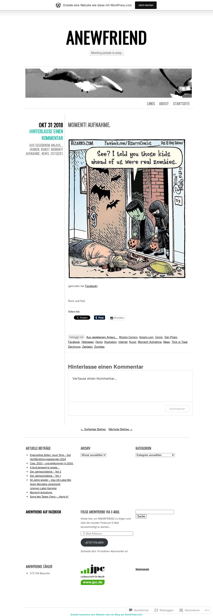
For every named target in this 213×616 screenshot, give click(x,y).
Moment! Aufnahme (150, 342)
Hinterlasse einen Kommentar (46, 134)
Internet (123, 342)
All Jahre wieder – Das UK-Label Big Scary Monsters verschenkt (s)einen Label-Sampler (50, 484)
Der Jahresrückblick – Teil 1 (45, 475)
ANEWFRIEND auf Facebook (43, 511)
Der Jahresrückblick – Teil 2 (45, 471)
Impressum (142, 569)
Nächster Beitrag (120, 429)
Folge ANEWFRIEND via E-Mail (100, 511)
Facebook (91, 286)
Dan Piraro (171, 337)
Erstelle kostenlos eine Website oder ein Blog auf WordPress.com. (107, 614)
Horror (99, 342)
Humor (35, 149)
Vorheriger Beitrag (93, 429)
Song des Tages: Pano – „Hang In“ (49, 496)
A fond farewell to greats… (45, 467)
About (164, 103)
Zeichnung (74, 347)
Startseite (181, 103)
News (45, 153)
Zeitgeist (56, 153)
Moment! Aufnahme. (41, 492)
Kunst (45, 149)
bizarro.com (146, 337)
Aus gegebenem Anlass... (45, 145)
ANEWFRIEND (106, 37)
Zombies (99, 347)
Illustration (110, 342)
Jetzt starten (145, 5)
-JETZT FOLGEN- (94, 542)
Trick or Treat (179, 342)
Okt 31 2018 (51, 125)
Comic (159, 337)
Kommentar (177, 408)
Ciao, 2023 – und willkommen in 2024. (51, 463)
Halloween (88, 342)
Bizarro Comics (128, 337)
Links (151, 103)
